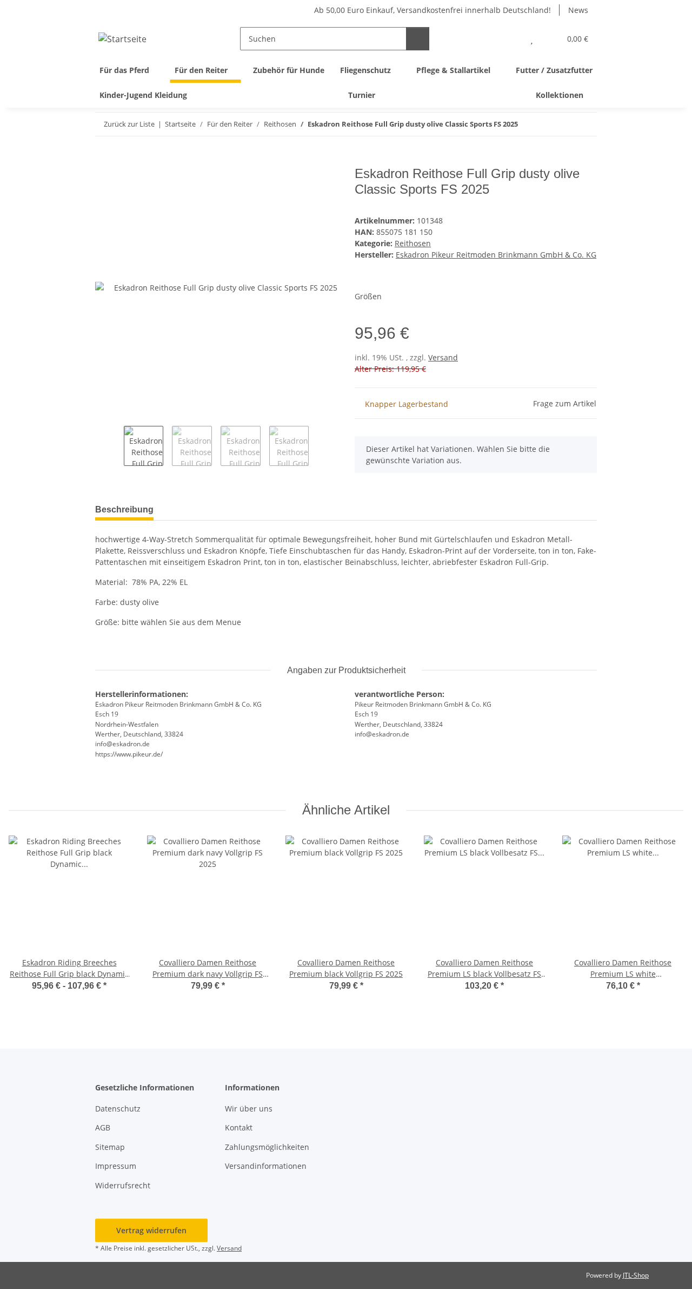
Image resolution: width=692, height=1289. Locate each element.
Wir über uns (248, 1108)
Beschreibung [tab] (124, 509)
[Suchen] (417, 38)
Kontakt (238, 1127)
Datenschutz (118, 1108)
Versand (443, 357)
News (578, 10)
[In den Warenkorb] (103, 160)
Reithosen (413, 243)
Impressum (115, 1166)
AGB (102, 1127)
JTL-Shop (636, 1275)
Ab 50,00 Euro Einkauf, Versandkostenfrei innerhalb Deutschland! (432, 10)
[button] (510, 38)
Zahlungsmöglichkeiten (267, 1147)
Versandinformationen (266, 1166)
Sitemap (110, 1147)
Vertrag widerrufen (151, 1230)
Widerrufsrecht (122, 1185)
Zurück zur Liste (129, 124)
